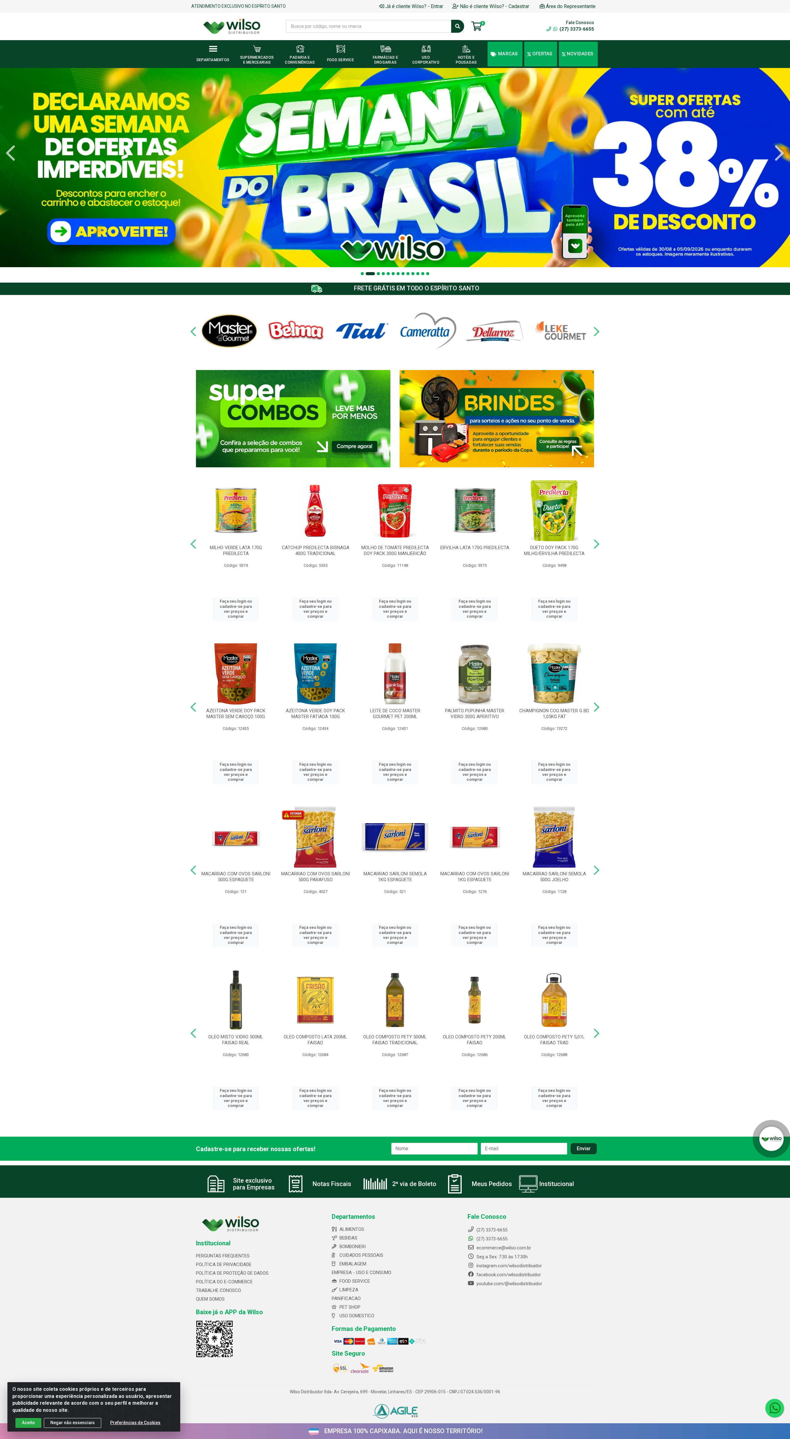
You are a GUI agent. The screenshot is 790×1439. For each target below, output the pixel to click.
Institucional (556, 1184)
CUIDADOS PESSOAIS (361, 1255)
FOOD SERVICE (354, 1281)
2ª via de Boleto (414, 1184)
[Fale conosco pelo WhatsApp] (774, 1408)
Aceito (28, 1422)
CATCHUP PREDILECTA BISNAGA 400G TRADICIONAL (315, 550)
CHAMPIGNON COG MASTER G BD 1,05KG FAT (554, 713)
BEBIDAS (348, 1238)
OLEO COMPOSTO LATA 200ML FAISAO (315, 1040)
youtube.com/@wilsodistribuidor (508, 1283)
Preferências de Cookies (135, 1422)
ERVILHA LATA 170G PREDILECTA (474, 547)
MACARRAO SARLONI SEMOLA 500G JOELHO (554, 876)
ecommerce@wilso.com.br (503, 1248)
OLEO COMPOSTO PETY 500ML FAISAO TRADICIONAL (395, 1040)
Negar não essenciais (72, 1422)
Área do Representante (571, 6)
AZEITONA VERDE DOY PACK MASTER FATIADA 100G (315, 713)
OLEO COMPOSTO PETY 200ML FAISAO (474, 1040)
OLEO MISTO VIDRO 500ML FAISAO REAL (235, 1040)
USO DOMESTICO (356, 1316)
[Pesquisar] (457, 26)
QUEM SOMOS (210, 1299)
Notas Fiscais (332, 1184)
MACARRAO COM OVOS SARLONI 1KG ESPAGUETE (474, 876)
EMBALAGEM (352, 1264)
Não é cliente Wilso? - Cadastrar (494, 6)
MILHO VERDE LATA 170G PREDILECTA (236, 550)
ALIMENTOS (351, 1229)
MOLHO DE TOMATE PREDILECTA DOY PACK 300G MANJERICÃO (395, 550)
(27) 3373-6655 (576, 29)
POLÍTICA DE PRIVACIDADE (224, 1264)
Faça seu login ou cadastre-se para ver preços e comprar (236, 609)
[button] (362, 273)
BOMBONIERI (352, 1246)
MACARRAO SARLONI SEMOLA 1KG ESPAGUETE (395, 876)
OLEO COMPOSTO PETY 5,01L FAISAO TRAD (554, 1040)
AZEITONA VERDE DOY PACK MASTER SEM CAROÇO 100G (235, 713)
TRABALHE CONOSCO (218, 1290)
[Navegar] (10, 153)
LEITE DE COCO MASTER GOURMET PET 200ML (395, 713)
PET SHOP (349, 1307)
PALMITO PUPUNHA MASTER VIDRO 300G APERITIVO (474, 713)
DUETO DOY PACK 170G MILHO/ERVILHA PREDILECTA (554, 550)
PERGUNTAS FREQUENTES (223, 1256)
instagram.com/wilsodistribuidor (508, 1266)
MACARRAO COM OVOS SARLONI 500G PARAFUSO (315, 876)
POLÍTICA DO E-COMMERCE (224, 1282)
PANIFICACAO (346, 1298)
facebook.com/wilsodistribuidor (508, 1274)
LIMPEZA (348, 1290)
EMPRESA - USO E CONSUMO (361, 1272)
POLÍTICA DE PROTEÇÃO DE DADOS (232, 1273)
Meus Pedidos (492, 1184)
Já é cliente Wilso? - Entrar (414, 6)
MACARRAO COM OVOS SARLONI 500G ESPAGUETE (236, 876)
